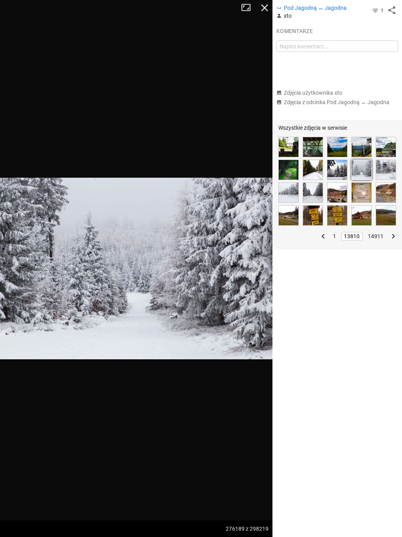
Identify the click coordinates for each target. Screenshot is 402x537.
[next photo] (256, 268)
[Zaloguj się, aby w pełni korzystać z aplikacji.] (376, 10)
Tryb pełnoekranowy (249, 8)
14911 (376, 236)
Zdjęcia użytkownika (313, 93)
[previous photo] (15, 268)
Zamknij (264, 8)
